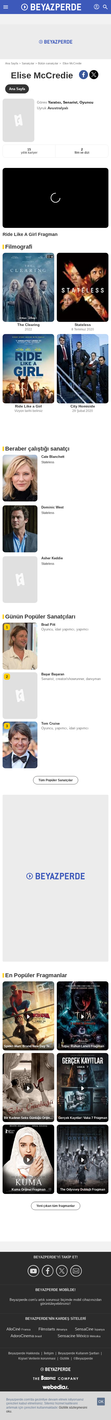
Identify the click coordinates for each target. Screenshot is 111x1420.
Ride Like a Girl (28, 406)
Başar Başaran (52, 674)
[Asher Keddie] (20, 579)
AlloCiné (13, 1329)
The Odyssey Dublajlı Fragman (82, 1189)
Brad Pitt (48, 625)
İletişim (49, 1353)
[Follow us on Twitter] (62, 1271)
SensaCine (84, 1329)
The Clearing (28, 325)
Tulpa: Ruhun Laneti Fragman (82, 1046)
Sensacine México (73, 1336)
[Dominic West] (20, 528)
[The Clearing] (28, 287)
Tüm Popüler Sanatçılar (55, 780)
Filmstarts (46, 1329)
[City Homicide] (82, 368)
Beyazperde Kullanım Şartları (78, 1353)
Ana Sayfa (11, 63)
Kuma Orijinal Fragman (28, 1189)
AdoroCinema (22, 1336)
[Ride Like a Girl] (28, 368)
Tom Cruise (50, 723)
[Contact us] (76, 1271)
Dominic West (52, 507)
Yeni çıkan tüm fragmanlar (55, 1206)
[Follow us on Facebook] (48, 1271)
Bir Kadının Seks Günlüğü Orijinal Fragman (29, 1118)
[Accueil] (51, 7)
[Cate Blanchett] (20, 478)
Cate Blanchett (52, 457)
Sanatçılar (28, 63)
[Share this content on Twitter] (93, 74)
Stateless (83, 325)
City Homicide (82, 406)
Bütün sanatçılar (48, 63)
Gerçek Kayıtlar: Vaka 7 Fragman (82, 1118)
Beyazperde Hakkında (23, 1353)
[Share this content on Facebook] (83, 74)
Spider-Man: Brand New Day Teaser (29, 1046)
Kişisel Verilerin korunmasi (37, 1358)
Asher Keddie (52, 558)
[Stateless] (82, 287)
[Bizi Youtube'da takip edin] (34, 1271)
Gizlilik (64, 1358)
